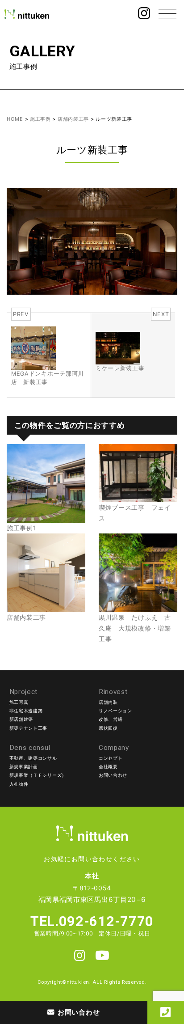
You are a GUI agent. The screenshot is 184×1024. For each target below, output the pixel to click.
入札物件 (19, 784)
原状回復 (108, 728)
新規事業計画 (23, 766)
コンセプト (111, 758)
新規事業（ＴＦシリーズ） (38, 775)
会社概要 (108, 766)
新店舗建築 (21, 719)
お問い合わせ (113, 775)
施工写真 (19, 702)
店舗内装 (108, 702)
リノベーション (115, 710)
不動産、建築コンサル (33, 758)
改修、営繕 (111, 719)
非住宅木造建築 (26, 710)
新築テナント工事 (28, 728)
